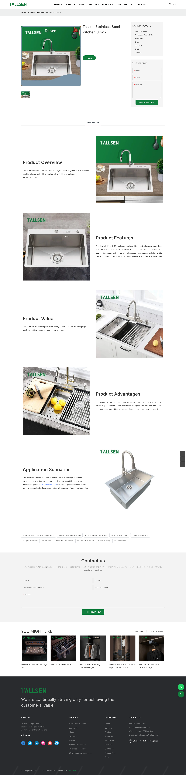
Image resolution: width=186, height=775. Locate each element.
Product (108, 732)
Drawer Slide (74, 728)
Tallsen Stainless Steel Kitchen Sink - (45, 12)
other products (140, 631)
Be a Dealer (109, 740)
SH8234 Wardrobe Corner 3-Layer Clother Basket (122, 665)
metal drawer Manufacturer (85, 540)
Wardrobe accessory (77, 749)
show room (160, 631)
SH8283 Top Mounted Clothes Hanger (149, 665)
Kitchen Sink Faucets (77, 745)
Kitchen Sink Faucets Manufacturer (96, 535)
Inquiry (89, 58)
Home (107, 724)
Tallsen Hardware (49, 484)
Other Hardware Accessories (80, 753)
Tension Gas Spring (104, 540)
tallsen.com (62, 771)
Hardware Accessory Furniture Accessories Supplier (38, 535)
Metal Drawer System (78, 724)
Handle (72, 740)
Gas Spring (73, 736)
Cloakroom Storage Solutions (33, 727)
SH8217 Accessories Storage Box (34, 665)
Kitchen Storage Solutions (31, 724)
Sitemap (73, 771)
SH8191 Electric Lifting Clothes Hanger (90, 665)
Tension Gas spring (120, 540)
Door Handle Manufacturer (140, 535)
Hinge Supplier (46, 540)
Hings (71, 732)
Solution (108, 728)
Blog (107, 757)
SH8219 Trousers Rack (60, 664)
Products (151, 631)
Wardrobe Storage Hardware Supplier (70, 535)
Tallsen (24, 12)
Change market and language (145, 741)
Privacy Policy (110, 753)
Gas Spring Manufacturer (30, 540)
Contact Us (109, 749)
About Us (109, 736)
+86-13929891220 (139, 724)
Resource (109, 745)
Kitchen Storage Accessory (119, 535)
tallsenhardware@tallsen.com (147, 735)
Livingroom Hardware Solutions (34, 730)
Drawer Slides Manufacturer (64, 540)
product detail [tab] (93, 123)
